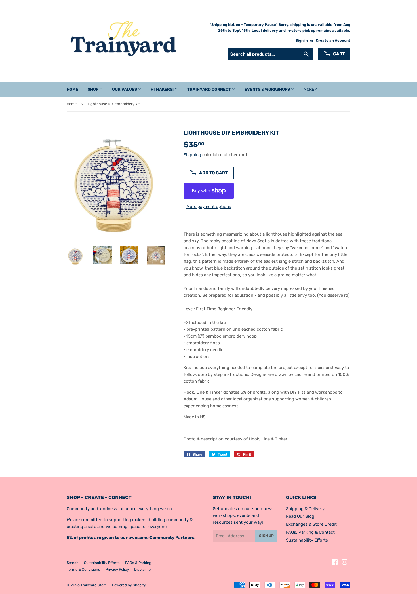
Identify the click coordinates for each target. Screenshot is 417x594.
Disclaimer (143, 569)
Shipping (192, 154)
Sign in (302, 40)
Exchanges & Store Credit (311, 524)
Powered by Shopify (129, 585)
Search (73, 563)
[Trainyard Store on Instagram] (345, 562)
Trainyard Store (94, 585)
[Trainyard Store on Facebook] (335, 562)
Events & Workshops (268, 89)
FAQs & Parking (138, 563)
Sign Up (266, 536)
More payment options (208, 206)
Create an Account (333, 40)
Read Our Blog (300, 516)
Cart (338, 53)
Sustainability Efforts (307, 540)
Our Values (125, 89)
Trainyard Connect (209, 89)
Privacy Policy (117, 569)
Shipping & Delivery (305, 508)
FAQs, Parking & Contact (310, 532)
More (309, 89)
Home (72, 89)
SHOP (93, 89)
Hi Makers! (162, 89)
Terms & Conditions (83, 569)
